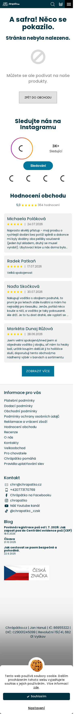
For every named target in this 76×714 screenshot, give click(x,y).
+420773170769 (22, 489)
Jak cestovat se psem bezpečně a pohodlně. (30, 549)
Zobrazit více (38, 371)
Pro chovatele (15, 453)
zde (36, 687)
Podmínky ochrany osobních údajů (31, 416)
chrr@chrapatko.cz (26, 484)
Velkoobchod (14, 448)
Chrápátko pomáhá (20, 458)
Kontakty (11, 442)
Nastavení (36, 708)
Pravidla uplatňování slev (24, 463)
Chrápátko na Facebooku (30, 495)
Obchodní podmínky (20, 411)
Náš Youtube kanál (25, 505)
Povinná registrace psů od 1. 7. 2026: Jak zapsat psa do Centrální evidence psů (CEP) (38, 529)
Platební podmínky (19, 400)
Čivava (9, 539)
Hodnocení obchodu (38, 195)
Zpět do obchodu (38, 97)
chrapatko (18, 500)
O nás (8, 437)
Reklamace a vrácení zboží (25, 421)
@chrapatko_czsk (25, 511)
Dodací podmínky (18, 406)
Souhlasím (38, 696)
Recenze (11, 432)
